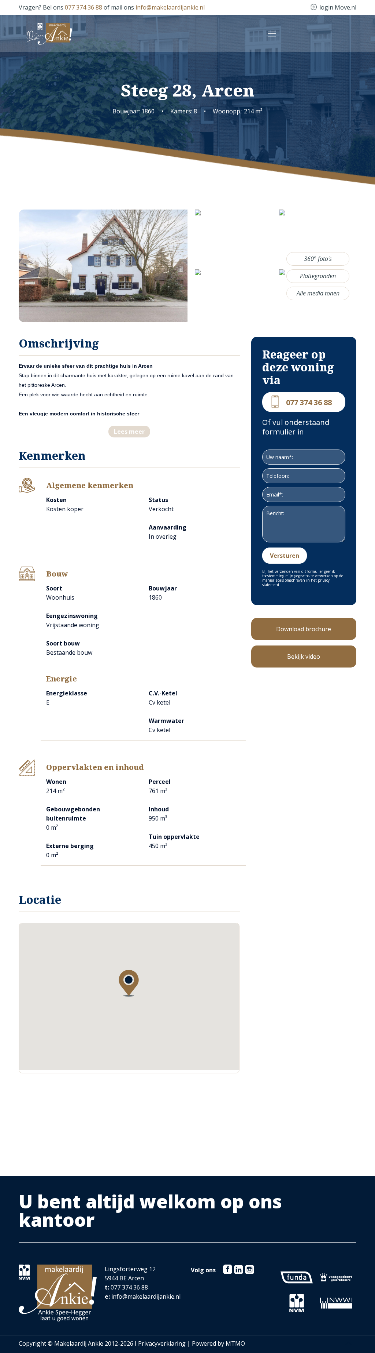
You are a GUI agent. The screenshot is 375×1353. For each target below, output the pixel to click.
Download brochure (303, 629)
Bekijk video (303, 656)
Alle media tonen (318, 293)
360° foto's (318, 259)
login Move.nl (337, 7)
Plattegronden (318, 276)
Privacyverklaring (162, 1343)
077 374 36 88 (83, 7)
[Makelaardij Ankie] (49, 33)
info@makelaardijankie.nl (170, 7)
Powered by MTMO (218, 1343)
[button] (129, 983)
